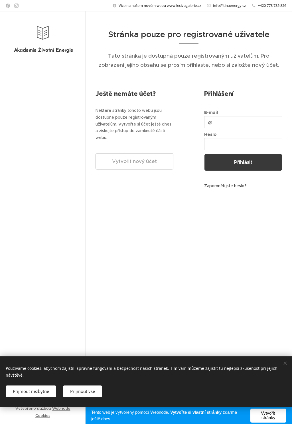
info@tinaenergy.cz (229, 5)
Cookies (42, 415)
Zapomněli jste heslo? (225, 185)
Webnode (61, 408)
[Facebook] (7, 6)
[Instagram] (16, 6)
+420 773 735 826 (272, 5)
